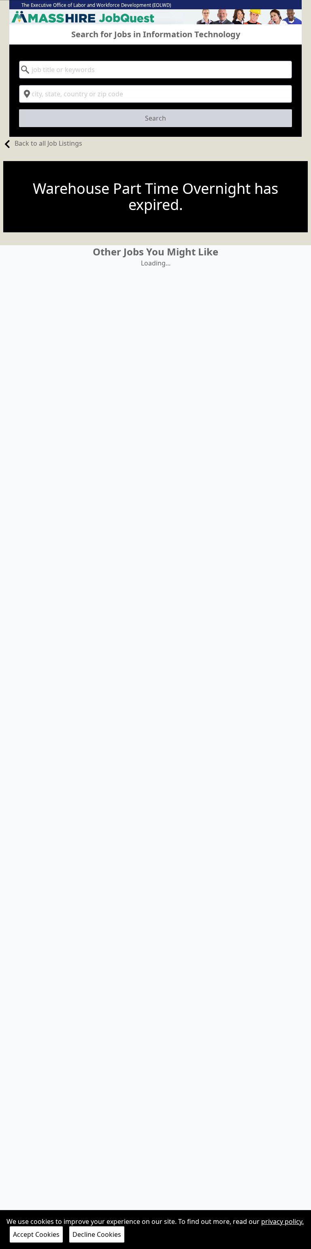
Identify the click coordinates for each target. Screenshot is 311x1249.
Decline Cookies (96, 1234)
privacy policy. (282, 1221)
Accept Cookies (36, 1234)
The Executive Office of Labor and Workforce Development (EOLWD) (96, 5)
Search (155, 118)
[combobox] (155, 70)
